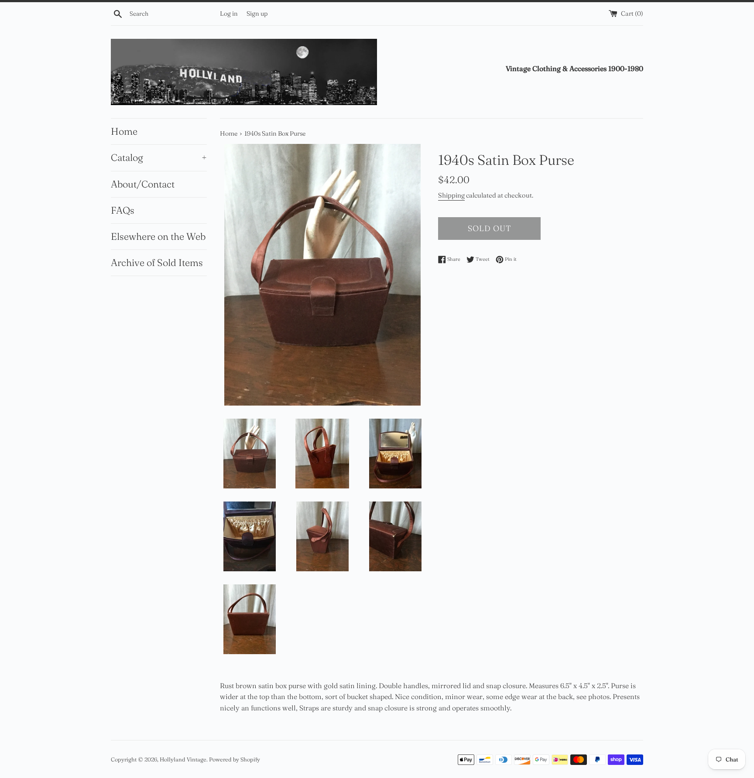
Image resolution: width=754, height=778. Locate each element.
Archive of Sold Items (157, 262)
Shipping (451, 195)
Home (124, 131)
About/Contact (143, 184)
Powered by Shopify (234, 759)
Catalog (159, 157)
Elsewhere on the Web (158, 236)
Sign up (257, 13)
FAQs (122, 210)
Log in (229, 13)
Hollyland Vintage (183, 759)
